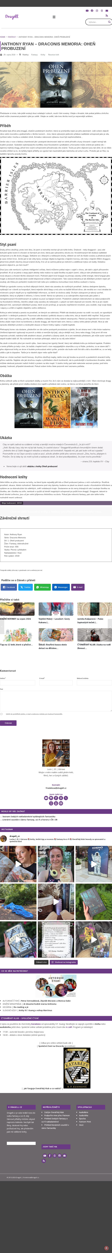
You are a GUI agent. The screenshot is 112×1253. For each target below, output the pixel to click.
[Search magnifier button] (109, 22)
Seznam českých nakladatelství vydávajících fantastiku (28, 816)
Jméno (3, 678)
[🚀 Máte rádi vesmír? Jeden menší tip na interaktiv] (94, 864)
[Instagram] (97, 10)
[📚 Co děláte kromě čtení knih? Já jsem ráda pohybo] (56, 864)
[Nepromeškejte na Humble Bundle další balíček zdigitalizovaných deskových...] (110, 626)
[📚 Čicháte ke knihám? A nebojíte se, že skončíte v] (56, 939)
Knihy (43, 55)
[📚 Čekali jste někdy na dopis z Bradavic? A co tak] (18, 864)
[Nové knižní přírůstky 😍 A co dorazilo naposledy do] (94, 939)
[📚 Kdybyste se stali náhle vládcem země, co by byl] (94, 902)
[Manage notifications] (106, 1248)
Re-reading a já (21, 1007)
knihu (98, 1024)
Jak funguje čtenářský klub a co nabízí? (42, 1088)
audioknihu (5, 1027)
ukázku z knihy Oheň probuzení (42, 466)
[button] (54, 16)
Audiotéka (83, 1115)
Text (1, 689)
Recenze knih (53, 55)
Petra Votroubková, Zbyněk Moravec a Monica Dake (45, 1000)
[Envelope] (106, 10)
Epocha (82, 1118)
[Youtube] (87, 10)
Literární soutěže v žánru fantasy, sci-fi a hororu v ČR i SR (29, 819)
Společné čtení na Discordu (51, 1046)
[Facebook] (92, 10)
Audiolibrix (83, 1112)
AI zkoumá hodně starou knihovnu (39, 1004)
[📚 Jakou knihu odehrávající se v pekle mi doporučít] (18, 939)
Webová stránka (82, 678)
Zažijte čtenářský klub (54, 1112)
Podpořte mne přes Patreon (57, 1115)
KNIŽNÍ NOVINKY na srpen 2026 (15, 618)
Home (2, 37)
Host (81, 1125)
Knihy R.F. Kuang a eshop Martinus (35, 1010)
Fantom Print (85, 1121)
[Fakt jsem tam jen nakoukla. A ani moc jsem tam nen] (56, 902)
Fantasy (12, 37)
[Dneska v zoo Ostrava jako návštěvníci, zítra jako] (18, 902)
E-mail (42, 678)
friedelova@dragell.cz (56, 788)
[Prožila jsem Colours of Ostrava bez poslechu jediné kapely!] (2, 626)
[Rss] (106, 15)
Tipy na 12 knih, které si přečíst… (16, 644)
